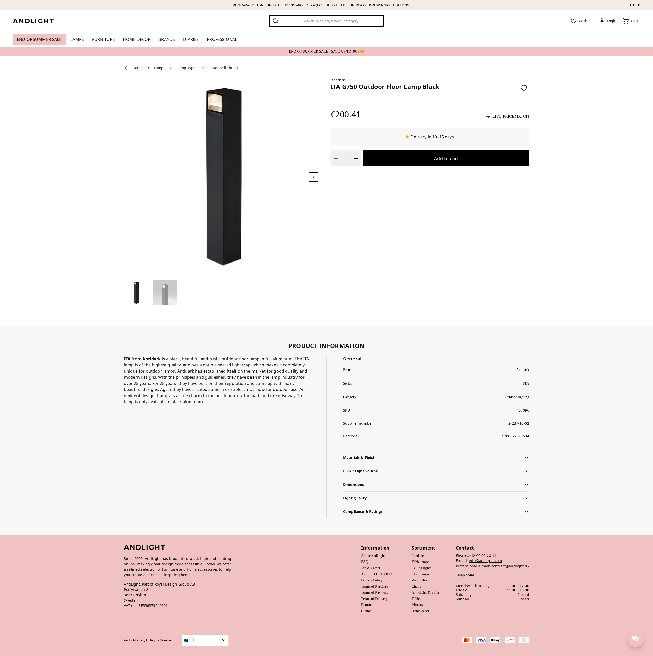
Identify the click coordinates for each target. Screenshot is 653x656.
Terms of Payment (374, 592)
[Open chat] (635, 638)
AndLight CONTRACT (378, 574)
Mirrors (417, 605)
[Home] (37, 21)
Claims (366, 611)
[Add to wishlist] (524, 88)
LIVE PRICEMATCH (510, 116)
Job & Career (370, 568)
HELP (635, 5)
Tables (416, 599)
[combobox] (326, 21)
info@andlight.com (485, 560)
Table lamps (420, 562)
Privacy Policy (371, 580)
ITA (352, 80)
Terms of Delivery (374, 599)
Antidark (338, 80)
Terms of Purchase (374, 586)
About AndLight (373, 556)
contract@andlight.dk (510, 566)
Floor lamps (420, 574)
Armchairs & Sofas (425, 592)
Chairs (416, 586)
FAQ (364, 562)
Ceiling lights (421, 568)
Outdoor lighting (517, 397)
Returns (366, 605)
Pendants (418, 556)
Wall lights (419, 580)
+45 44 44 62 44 (482, 555)
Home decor (420, 611)
